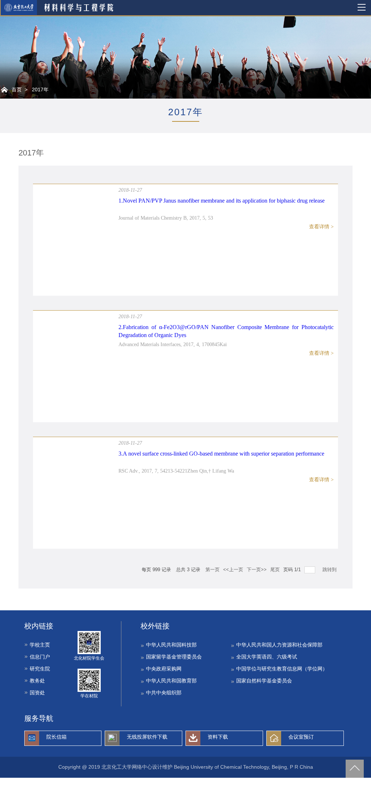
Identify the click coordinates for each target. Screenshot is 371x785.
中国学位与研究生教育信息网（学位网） (282, 669)
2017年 (40, 89)
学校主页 (40, 645)
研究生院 (40, 669)
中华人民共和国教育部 (171, 681)
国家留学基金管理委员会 (174, 657)
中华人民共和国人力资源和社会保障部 (279, 645)
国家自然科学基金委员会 (264, 681)
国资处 (37, 692)
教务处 (37, 681)
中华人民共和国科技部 (171, 645)
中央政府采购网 (164, 669)
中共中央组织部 (164, 692)
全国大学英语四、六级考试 (266, 657)
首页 (17, 89)
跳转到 (330, 569)
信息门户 (40, 657)
